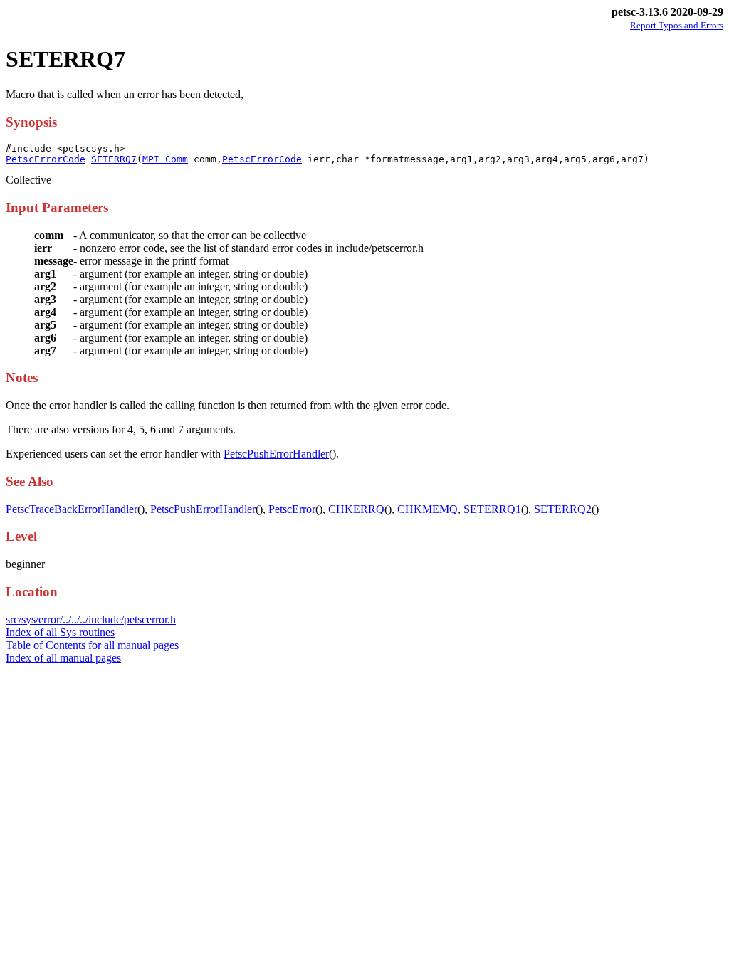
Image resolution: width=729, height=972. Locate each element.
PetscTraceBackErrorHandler (71, 509)
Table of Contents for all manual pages (92, 645)
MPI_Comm (165, 159)
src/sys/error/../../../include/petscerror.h (91, 619)
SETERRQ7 (114, 159)
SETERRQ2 (563, 509)
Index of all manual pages (63, 658)
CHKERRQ (356, 509)
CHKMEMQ (427, 509)
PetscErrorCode (45, 159)
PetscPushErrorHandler (276, 454)
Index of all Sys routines (60, 632)
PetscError (291, 509)
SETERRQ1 (492, 509)
